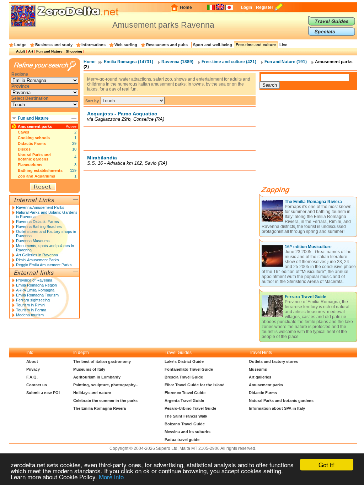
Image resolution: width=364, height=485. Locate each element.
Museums (258, 369)
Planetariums (30, 165)
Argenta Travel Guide (184, 400)
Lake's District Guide (184, 361)
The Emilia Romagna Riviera (313, 201)
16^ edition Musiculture (308, 246)
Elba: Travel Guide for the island (195, 385)
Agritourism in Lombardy (97, 377)
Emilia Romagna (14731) (128, 61)
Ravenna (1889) (177, 61)
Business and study (54, 45)
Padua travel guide (182, 439)
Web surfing (125, 45)
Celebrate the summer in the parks (105, 400)
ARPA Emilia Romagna (35, 290)
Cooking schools (34, 138)
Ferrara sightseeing (33, 300)
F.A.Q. (32, 377)
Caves (23, 132)
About (32, 361)
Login (246, 7)
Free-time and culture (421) (229, 61)
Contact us (36, 385)
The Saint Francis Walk (186, 416)
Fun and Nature (49, 51)
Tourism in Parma (31, 310)
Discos (24, 149)
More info (111, 476)
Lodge (20, 45)
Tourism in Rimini (30, 305)
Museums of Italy (89, 369)
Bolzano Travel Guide (185, 424)
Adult (20, 51)
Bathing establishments (40, 170)
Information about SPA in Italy (277, 408)
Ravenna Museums (33, 241)
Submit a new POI (43, 393)
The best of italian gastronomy (102, 361)
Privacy (33, 369)
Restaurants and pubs (167, 45)
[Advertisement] (169, 138)
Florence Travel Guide (185, 393)
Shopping (74, 51)
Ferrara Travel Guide (305, 296)
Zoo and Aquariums (36, 176)
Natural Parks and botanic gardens (34, 157)
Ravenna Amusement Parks (40, 207)
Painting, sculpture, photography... (105, 385)
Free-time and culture (256, 45)
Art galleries (260, 377)
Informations (93, 45)
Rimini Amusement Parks (37, 260)
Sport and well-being (212, 45)
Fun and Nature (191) (285, 61)
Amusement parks (35, 126)
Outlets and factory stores (273, 361)
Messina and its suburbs (187, 432)
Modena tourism (30, 315)
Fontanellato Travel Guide (189, 369)
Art (30, 51)
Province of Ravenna (34, 280)
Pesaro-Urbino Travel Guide (190, 408)
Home (186, 7)
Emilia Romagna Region (36, 285)
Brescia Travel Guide (184, 377)
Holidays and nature (92, 393)
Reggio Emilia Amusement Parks (44, 265)
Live (283, 45)
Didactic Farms (32, 143)
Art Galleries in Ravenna (37, 255)
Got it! (326, 464)
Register (264, 7)
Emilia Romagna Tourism (37, 295)
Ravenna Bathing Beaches (39, 226)
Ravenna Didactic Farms (37, 221)
